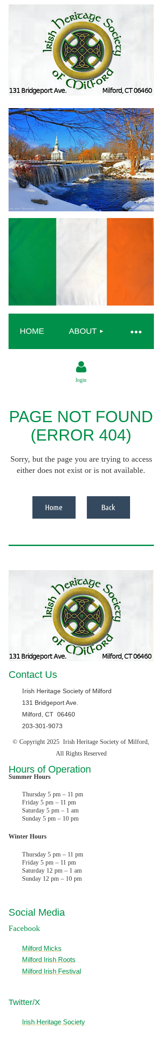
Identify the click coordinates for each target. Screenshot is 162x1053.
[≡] (136, 331)
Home (54, 507)
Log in (81, 367)
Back (108, 507)
